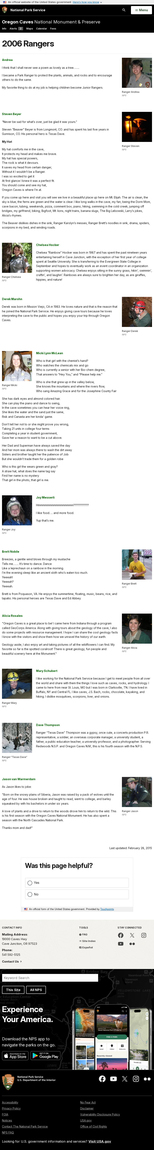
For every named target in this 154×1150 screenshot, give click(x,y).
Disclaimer (87, 1108)
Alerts (15, 28)
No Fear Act (88, 1102)
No (36, 894)
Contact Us (11, 961)
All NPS (36, 990)
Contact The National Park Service (25, 1126)
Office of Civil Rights (93, 1126)
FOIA (5, 1114)
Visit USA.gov (99, 1141)
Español (87, 947)
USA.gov (86, 1120)
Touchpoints (107, 909)
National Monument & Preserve (51, 21)
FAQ (84, 934)
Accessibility (10, 1102)
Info (4, 28)
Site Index (89, 941)
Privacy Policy (11, 1108)
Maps (29, 28)
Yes (36, 883)
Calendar (41, 28)
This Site (13, 990)
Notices (7, 1120)
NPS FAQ (8, 1132)
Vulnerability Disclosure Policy (100, 1114)
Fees (53, 28)
